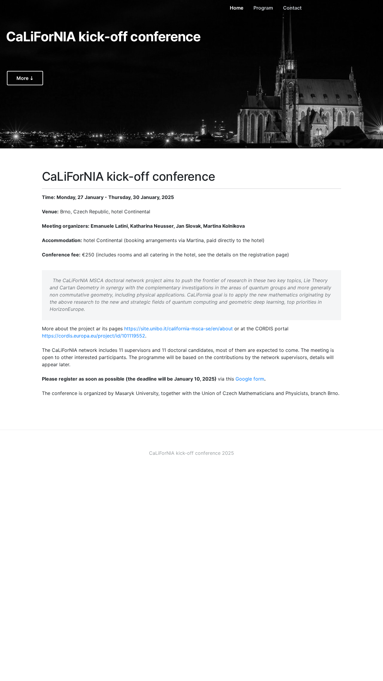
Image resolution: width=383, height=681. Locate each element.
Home (236, 8)
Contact (292, 8)
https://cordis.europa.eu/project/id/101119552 (93, 336)
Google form (249, 379)
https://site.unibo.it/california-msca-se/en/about (178, 329)
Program (263, 8)
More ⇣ (25, 78)
